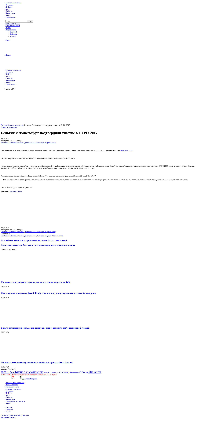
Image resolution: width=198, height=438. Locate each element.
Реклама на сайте (12, 387)
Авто (8, 9)
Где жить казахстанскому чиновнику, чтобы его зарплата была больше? (37, 362)
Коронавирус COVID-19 (58, 372)
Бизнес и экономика (13, 3)
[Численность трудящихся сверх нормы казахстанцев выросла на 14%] (23, 278)
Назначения (10, 13)
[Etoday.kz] (18, 51)
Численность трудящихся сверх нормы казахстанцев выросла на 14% (35, 282)
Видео (8, 15)
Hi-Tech (8, 7)
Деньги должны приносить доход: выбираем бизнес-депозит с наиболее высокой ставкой (45, 328)
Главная (4, 125)
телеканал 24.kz (126, 150)
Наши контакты (12, 385)
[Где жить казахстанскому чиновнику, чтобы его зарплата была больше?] (23, 358)
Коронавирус (11, 17)
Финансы (9, 5)
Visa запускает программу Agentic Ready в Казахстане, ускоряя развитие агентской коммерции (48, 293)
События (9, 11)
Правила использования (15, 383)
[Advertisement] (69, 108)
